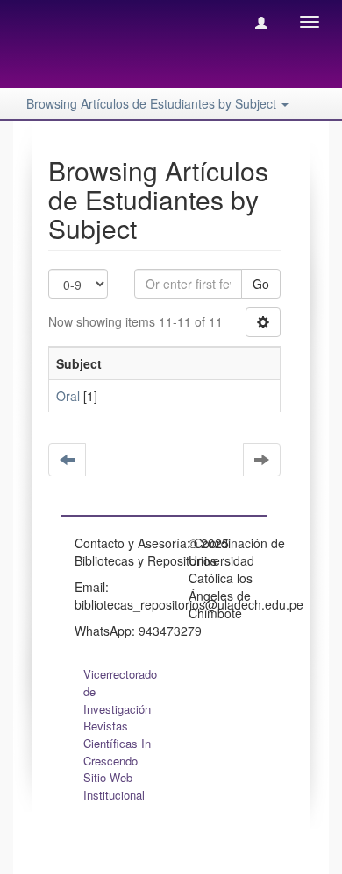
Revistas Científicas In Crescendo (117, 743)
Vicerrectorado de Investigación (120, 691)
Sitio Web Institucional (114, 786)
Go (261, 284)
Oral (68, 396)
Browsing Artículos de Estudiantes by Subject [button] (153, 103)
